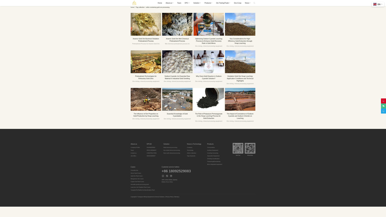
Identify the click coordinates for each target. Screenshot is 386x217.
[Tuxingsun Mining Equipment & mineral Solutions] (134, 3)
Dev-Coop (237, 3)
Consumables (211, 147)
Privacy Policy (169, 197)
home (132, 7)
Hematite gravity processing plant (140, 184)
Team (179, 3)
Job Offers (133, 156)
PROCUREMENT (151, 150)
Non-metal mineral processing (171, 150)
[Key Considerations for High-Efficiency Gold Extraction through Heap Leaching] (240, 24)
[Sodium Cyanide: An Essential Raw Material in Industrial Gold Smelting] (177, 61)
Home (160, 3)
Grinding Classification (213, 158)
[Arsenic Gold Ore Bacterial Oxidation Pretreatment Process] (146, 24)
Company (189, 147)
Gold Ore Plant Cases (137, 176)
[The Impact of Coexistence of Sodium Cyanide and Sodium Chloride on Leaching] (240, 99)
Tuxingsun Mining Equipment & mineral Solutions (151, 197)
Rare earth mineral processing (171, 153)
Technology (190, 150)
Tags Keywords (191, 156)
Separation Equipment (213, 156)
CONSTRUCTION (152, 153)
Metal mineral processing (170, 147)
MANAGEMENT (151, 156)
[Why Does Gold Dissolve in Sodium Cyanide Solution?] (209, 61)
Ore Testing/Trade (222, 3)
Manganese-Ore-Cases (137, 179)
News (247, 3)
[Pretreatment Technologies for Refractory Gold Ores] (146, 61)
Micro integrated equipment (214, 164)
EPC (186, 3)
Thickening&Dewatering (213, 161)
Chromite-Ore (134, 170)
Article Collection (191, 153)
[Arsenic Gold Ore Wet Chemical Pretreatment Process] (177, 24)
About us (169, 3)
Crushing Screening (212, 153)
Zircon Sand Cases (136, 173)
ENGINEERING (151, 147)
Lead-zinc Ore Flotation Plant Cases (140, 187)
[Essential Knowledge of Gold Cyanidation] (177, 99)
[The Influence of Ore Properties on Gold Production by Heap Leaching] (146, 99)
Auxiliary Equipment (212, 150)
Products (208, 3)
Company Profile (135, 147)
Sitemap (176, 197)
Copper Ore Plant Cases (137, 181)
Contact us (134, 153)
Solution (196, 3)
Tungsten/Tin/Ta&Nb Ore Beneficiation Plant (143, 190)
